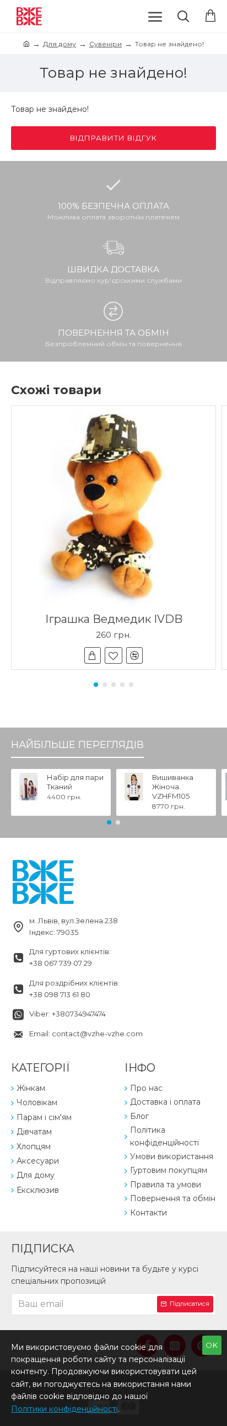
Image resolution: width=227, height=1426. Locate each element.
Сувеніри (105, 44)
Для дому (59, 44)
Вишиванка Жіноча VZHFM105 (172, 786)
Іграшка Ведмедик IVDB (113, 619)
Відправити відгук (113, 137)
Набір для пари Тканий (75, 782)
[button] (96, 684)
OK (212, 1345)
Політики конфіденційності (64, 1409)
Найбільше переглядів (77, 745)
